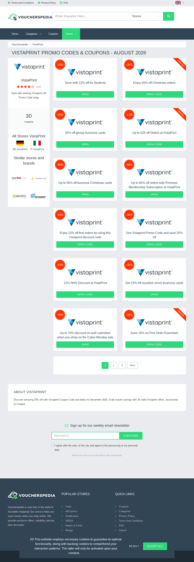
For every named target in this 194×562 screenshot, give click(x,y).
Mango (69, 530)
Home (15, 33)
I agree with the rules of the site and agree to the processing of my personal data (96, 447)
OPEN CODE (154, 94)
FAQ (65, 3)
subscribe (130, 435)
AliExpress (71, 511)
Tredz (68, 506)
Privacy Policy (48, 3)
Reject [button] (134, 546)
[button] (82, 552)
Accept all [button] (155, 546)
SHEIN (69, 520)
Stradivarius (71, 516)
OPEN (85, 94)
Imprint (123, 530)
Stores (69, 33)
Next (132, 365)
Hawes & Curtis (73, 525)
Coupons (53, 33)
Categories (32, 33)
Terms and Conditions (22, 3)
